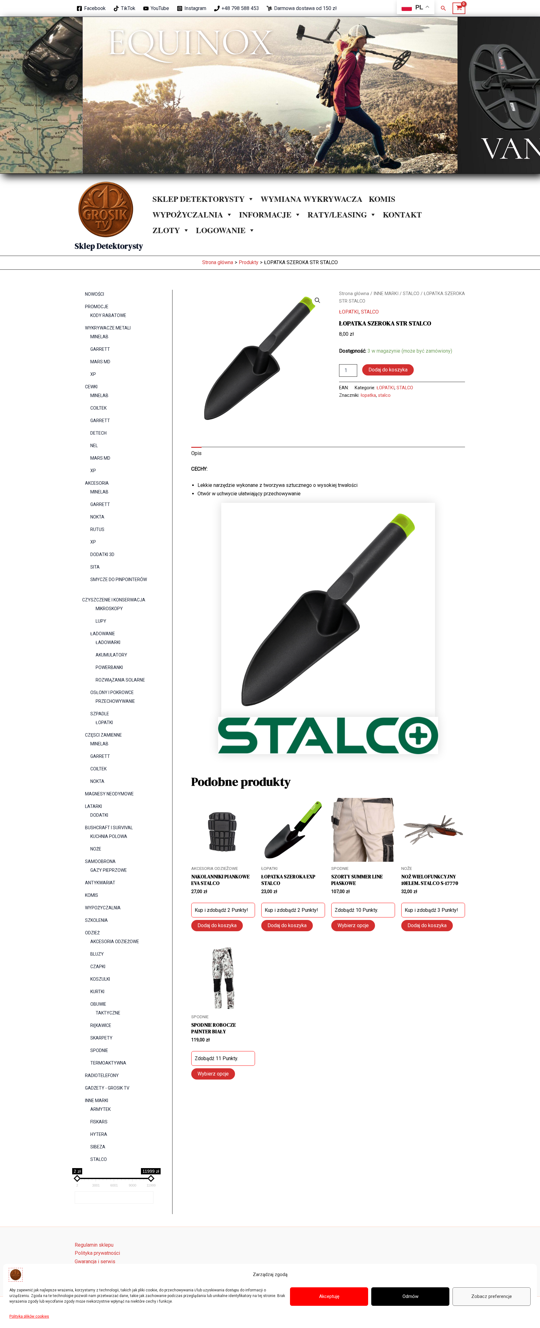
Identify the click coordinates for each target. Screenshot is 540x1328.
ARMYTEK (100, 1109)
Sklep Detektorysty (109, 246)
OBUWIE (98, 1004)
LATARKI (93, 806)
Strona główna (354, 293)
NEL (94, 445)
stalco (384, 395)
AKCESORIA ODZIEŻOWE (114, 941)
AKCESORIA (97, 483)
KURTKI (97, 991)
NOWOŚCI (94, 294)
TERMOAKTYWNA (108, 1062)
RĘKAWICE (100, 1025)
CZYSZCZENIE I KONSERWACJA (113, 599)
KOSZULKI (100, 979)
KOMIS (382, 199)
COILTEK (98, 408)
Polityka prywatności (97, 1253)
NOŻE (95, 848)
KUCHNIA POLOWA (108, 836)
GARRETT (100, 349)
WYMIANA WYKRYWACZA (311, 199)
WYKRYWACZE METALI (108, 327)
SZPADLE (99, 713)
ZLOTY (166, 230)
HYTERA (98, 1134)
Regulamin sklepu (94, 1245)
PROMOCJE (96, 306)
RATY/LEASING (337, 214)
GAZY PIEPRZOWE (108, 870)
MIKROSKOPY (109, 608)
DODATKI (99, 815)
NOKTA (97, 516)
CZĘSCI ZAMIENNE (103, 735)
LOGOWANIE (221, 230)
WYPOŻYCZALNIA (187, 214)
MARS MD (100, 361)
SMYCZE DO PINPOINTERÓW (118, 579)
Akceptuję (329, 1296)
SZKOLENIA (96, 920)
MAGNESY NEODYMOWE (109, 793)
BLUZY (97, 954)
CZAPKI (97, 966)
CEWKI (91, 386)
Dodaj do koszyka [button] (217, 925)
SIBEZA (97, 1146)
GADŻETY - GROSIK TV (107, 1087)
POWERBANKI (109, 667)
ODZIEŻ (92, 932)
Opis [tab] (196, 453)
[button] (443, 8)
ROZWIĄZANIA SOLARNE (120, 679)
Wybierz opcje (353, 925)
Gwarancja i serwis (95, 1261)
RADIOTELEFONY (102, 1075)
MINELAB (99, 336)
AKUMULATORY (111, 654)
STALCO (98, 1159)
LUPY (101, 621)
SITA (95, 567)
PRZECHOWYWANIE (115, 701)
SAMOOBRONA (100, 861)
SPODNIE (99, 1050)
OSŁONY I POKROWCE (112, 692)
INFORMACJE (265, 214)
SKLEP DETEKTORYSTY (198, 199)
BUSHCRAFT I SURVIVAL (109, 827)
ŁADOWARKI (108, 642)
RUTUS (97, 529)
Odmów (410, 1296)
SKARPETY (101, 1037)
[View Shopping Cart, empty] (458, 8)
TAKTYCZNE (108, 1012)
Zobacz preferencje (491, 1296)
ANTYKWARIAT (100, 882)
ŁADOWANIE (102, 633)
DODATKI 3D (102, 554)
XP (93, 374)
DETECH (98, 433)
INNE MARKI (96, 1100)
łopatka (368, 395)
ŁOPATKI (104, 722)
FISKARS (99, 1121)
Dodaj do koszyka (388, 370)
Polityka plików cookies (29, 1316)
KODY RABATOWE (108, 315)
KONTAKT (402, 214)
